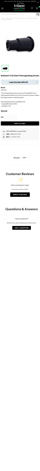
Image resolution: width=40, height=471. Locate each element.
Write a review (20, 194)
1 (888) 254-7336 (15, 134)
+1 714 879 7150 (15, 137)
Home (2, 18)
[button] (21, 228)
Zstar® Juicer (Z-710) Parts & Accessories (15, 18)
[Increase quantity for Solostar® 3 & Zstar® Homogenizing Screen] (14, 117)
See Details (20, 3)
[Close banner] (38, 2)
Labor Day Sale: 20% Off (18, 82)
